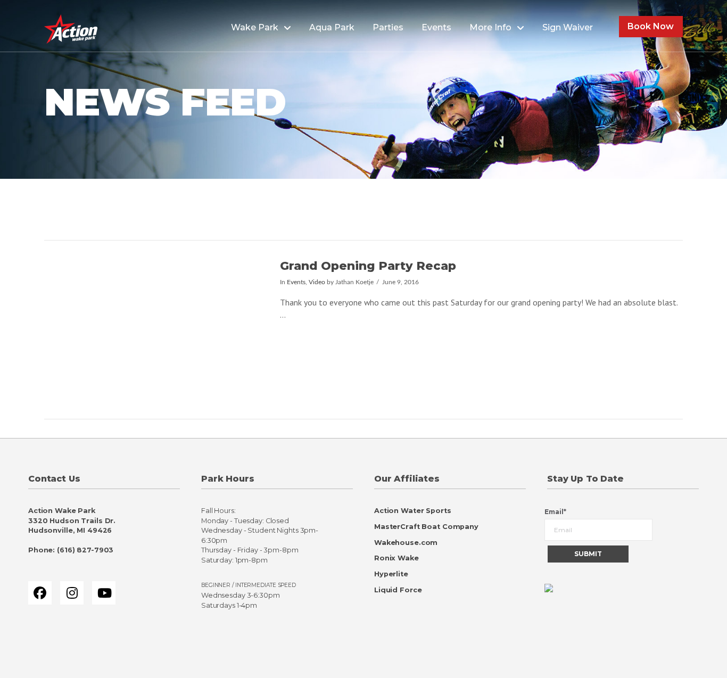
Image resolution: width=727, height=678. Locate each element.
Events (296, 282)
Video (317, 282)
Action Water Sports (412, 511)
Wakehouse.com (405, 543)
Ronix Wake (396, 558)
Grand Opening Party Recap (368, 265)
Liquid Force (398, 590)
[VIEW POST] (152, 329)
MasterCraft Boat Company (426, 527)
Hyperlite (391, 574)
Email (555, 512)
